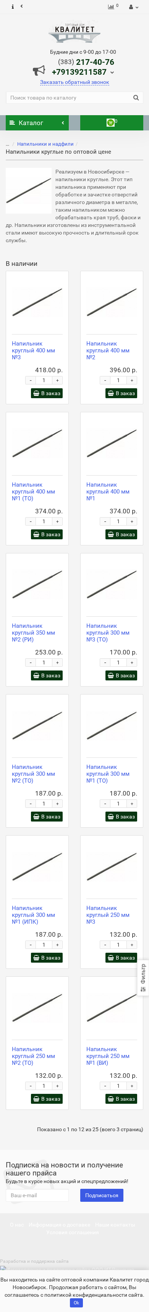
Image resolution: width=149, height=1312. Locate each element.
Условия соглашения (72, 1232)
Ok (76, 1303)
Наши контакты (115, 1225)
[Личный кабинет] (132, 7)
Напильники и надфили (45, 144)
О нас (17, 1225)
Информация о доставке (59, 1225)
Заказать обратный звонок (74, 82)
